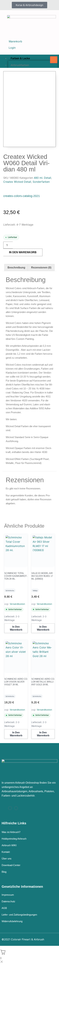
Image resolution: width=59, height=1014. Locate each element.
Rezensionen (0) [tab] (41, 267)
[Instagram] (10, 808)
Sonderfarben (41, 181)
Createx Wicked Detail (17, 181)
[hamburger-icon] (53, 59)
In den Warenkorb (23, 252)
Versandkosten (17, 604)
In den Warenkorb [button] (16, 628)
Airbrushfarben (20, 65)
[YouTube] (16, 808)
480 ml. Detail (42, 177)
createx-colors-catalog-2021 (21, 196)
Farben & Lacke (20, 58)
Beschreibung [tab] (16, 267)
